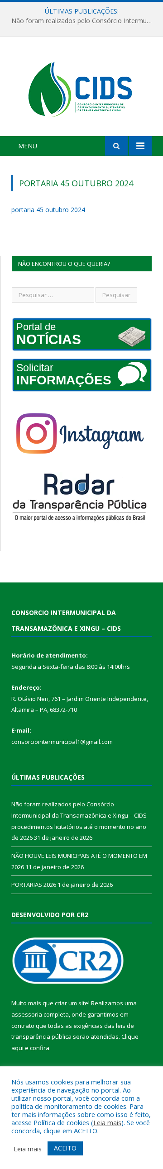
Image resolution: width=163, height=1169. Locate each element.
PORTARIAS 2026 (33, 884)
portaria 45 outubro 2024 (48, 209)
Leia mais (107, 1122)
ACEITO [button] (65, 1148)
